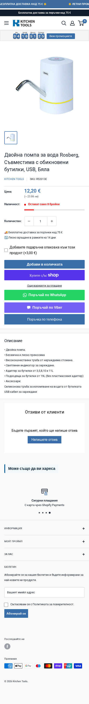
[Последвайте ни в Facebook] (7, 646)
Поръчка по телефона (44, 319)
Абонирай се (16, 613)
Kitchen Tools (14, 179)
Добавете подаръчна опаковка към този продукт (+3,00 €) (42, 250)
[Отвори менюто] (6, 23)
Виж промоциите (60, 36)
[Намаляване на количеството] (28, 221)
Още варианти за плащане (44, 285)
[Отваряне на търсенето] (64, 23)
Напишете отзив (44, 440)
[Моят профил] (72, 23)
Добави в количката (44, 264)
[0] (81, 23)
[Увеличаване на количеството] (51, 221)
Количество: (13, 221)
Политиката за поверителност (53, 604)
